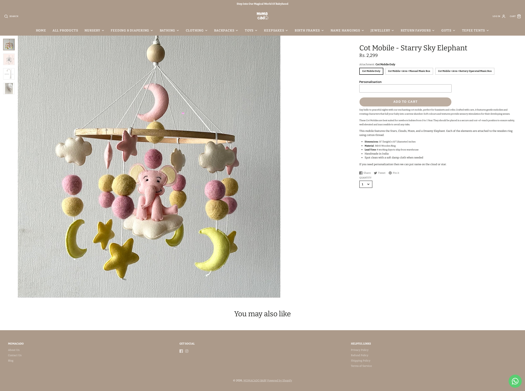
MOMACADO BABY (255, 380)
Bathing (167, 30)
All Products (65, 30)
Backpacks (224, 30)
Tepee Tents (473, 30)
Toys (249, 30)
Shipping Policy (360, 360)
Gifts (446, 30)
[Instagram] (187, 351)
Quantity (365, 177)
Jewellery (380, 30)
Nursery (92, 30)
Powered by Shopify (279, 380)
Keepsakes (274, 30)
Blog (10, 360)
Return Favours (416, 30)
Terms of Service (361, 365)
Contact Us (15, 355)
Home (41, 30)
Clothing (195, 30)
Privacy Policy (360, 349)
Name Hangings (345, 30)
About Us (13, 349)
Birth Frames (307, 30)
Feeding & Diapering (130, 30)
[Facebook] (181, 351)
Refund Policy (359, 355)
